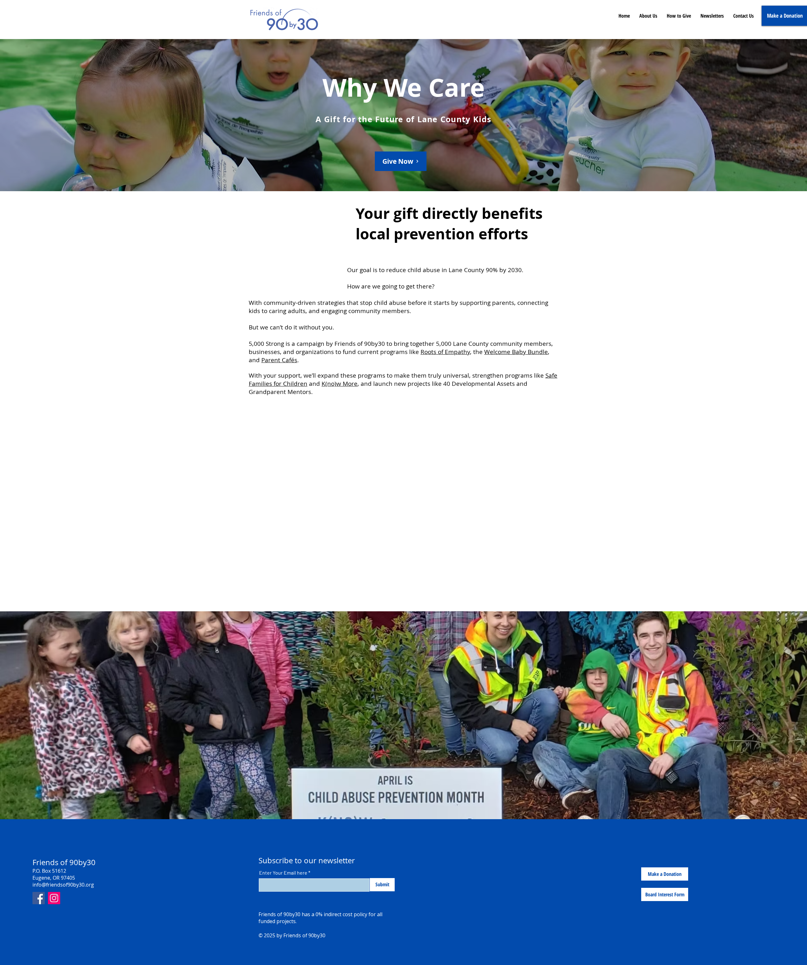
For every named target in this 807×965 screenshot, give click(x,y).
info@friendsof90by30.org (63, 884)
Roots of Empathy (445, 352)
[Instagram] (54, 898)
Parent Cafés (279, 360)
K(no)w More (339, 384)
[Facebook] (38, 898)
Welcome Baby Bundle (516, 352)
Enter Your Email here (283, 872)
